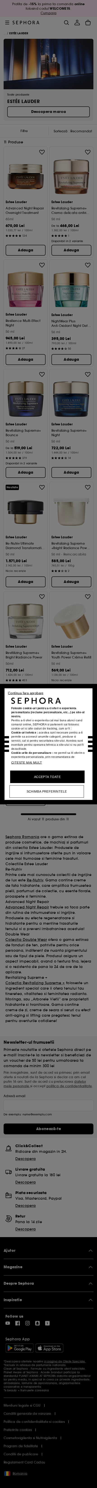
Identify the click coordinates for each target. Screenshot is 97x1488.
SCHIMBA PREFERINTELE (47, 791)
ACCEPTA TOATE (47, 776)
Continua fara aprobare (26, 693)
